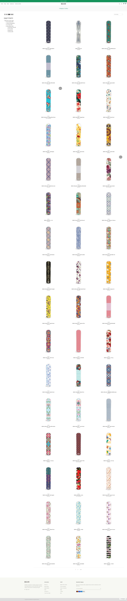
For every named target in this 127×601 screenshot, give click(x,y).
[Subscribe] (100, 589)
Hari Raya (10, 28)
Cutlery (61, 591)
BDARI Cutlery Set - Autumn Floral (109, 495)
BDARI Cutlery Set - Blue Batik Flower (78, 82)
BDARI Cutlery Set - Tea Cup (48, 460)
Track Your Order (18, 3)
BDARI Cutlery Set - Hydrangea (48, 151)
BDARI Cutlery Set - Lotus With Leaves (48, 426)
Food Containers (63, 586)
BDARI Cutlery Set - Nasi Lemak (78, 151)
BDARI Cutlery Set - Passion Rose (48, 392)
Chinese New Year (12, 27)
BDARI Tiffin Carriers (9, 20)
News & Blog (46, 586)
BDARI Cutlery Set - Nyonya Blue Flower (48, 117)
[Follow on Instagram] (26, 589)
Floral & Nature (9, 21)
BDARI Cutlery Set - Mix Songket (48, 495)
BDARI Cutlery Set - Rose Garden (109, 186)
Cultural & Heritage (10, 23)
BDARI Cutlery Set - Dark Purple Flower (78, 289)
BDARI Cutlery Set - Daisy (78, 529)
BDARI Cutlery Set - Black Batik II (48, 48)
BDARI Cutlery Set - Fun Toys (109, 460)
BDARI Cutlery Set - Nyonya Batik (109, 82)
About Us (45, 584)
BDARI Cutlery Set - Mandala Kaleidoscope (108, 392)
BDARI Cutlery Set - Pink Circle (48, 357)
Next (81, 569)
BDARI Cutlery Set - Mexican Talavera (108, 220)
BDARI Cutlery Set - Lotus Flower (78, 426)
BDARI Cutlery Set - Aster (78, 495)
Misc (61, 593)
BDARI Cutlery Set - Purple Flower (48, 323)
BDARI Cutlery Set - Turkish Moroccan (48, 186)
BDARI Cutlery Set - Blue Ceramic (109, 426)
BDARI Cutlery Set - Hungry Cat (108, 289)
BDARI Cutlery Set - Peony (108, 357)
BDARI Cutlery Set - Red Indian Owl (108, 254)
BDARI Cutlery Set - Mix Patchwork (78, 220)
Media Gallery (46, 588)
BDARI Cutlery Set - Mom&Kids (78, 563)
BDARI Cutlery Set (78, 48)
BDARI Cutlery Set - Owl (48, 220)
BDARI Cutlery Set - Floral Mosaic (48, 254)
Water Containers (63, 588)
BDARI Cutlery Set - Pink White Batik (108, 323)
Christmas (10, 31)
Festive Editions (10, 26)
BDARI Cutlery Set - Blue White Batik (48, 82)
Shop (5, 3)
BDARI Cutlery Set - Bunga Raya (78, 117)
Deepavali (10, 30)
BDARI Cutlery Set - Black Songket (48, 289)
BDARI (48, 47)
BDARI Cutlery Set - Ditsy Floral (108, 117)
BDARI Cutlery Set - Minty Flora (78, 392)
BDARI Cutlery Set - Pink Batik (78, 357)
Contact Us (12, 3)
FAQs (8, 3)
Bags (61, 589)
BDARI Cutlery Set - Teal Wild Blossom (109, 48)
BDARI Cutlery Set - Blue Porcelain (78, 254)
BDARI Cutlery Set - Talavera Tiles (78, 323)
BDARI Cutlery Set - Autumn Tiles (78, 460)
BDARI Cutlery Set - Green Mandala (48, 563)
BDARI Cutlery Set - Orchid (108, 563)
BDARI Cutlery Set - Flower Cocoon (108, 529)
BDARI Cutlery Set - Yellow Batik (108, 151)
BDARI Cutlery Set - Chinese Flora (48, 529)
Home (2, 3)
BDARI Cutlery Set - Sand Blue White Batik (78, 186)
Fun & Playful (9, 24)
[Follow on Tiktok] (28, 589)
